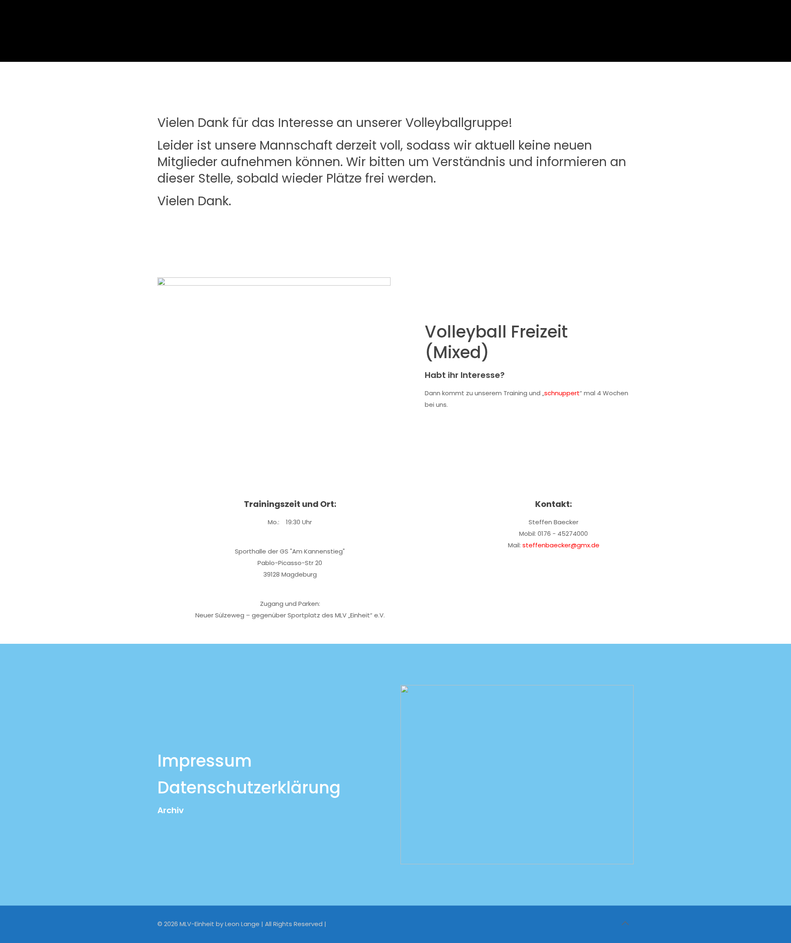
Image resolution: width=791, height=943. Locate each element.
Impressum (204, 760)
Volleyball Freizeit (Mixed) (414, 84)
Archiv (170, 810)
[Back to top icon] (625, 923)
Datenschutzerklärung (249, 787)
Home (348, 84)
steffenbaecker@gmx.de (560, 545)
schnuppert (562, 393)
